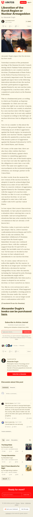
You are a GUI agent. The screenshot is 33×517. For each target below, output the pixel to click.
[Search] (30, 440)
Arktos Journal (13, 472)
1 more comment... (6, 431)
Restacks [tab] (12, 387)
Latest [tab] (7, 440)
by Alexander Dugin (7, 447)
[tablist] (8, 387)
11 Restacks (21, 345)
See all (5, 479)
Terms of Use (24, 336)
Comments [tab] (5, 387)
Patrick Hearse (9, 403)
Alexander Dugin (9, 20)
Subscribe (23, 2)
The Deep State (6, 445)
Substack (8, 513)
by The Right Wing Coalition (9, 470)
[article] (16, 448)
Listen (29, 21)
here (4, 314)
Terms (22, 503)
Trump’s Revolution (8, 455)
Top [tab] (3, 440)
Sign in (29, 2)
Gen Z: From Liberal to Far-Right (10, 467)
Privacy (18, 503)
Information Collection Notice (17, 337)
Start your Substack (12, 509)
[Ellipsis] (30, 403)
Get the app (24, 509)
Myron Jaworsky (10, 422)
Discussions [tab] (14, 440)
